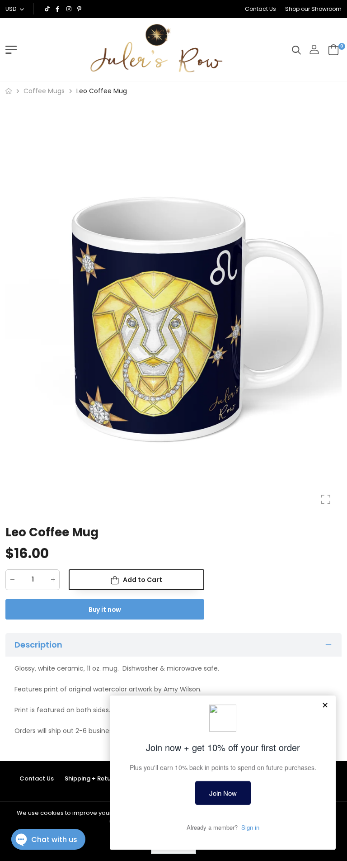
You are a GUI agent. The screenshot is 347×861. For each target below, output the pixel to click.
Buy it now (105, 609)
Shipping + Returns (92, 778)
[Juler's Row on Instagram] (69, 9)
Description (38, 644)
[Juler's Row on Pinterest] (80, 9)
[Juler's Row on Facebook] (59, 9)
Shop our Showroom (313, 9)
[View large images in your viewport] (326, 499)
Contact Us (260, 9)
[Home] (8, 91)
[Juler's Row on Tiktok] (48, 9)
